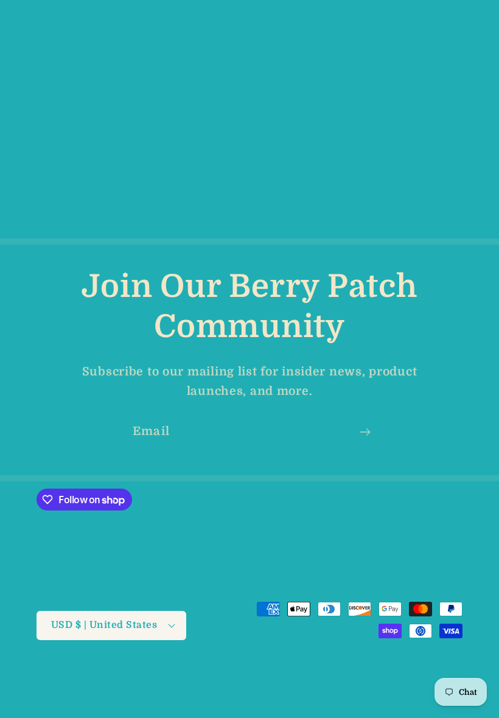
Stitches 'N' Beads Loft (170, 675)
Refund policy (354, 674)
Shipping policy (324, 688)
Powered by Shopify (266, 675)
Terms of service (239, 688)
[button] (31, 25)
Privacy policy (431, 674)
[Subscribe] (365, 432)
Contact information (417, 688)
